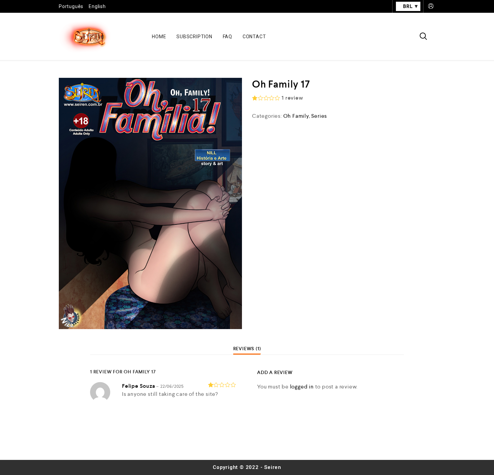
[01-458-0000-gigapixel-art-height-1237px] (150, 203)
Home (159, 36)
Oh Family (296, 115)
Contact (254, 36)
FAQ (227, 36)
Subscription (194, 36)
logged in (302, 386)
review (292, 97)
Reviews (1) (247, 349)
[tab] (247, 348)
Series (319, 115)
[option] (150, 203)
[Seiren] (85, 36)
